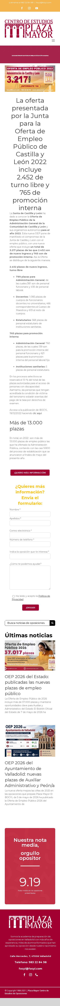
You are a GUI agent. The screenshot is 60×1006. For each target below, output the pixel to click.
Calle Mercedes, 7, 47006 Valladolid (30, 956)
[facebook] (24, 974)
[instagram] (30, 974)
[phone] (36, 974)
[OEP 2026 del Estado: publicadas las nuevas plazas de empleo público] (30, 655)
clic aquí (37, 413)
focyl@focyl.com (43, 2)
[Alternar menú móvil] (53, 40)
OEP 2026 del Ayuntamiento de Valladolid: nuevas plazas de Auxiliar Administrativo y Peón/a (30, 774)
